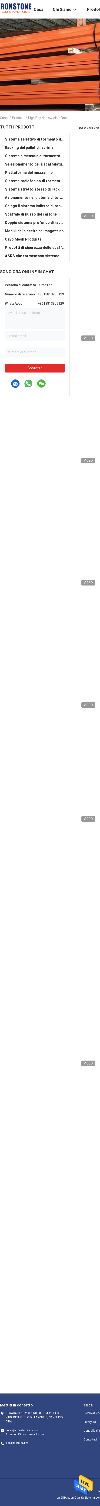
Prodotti (18, 118)
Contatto (35, 368)
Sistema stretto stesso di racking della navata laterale (35, 189)
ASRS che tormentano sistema (32, 256)
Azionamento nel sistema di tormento (35, 197)
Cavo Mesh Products (23, 239)
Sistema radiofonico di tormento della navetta (35, 181)
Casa (4, 118)
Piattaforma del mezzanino (29, 172)
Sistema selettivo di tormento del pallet (35, 139)
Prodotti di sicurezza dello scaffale (35, 247)
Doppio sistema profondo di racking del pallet (35, 222)
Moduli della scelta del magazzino (34, 231)
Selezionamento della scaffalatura (35, 164)
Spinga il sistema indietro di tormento (35, 206)
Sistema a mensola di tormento (32, 156)
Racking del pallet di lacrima (29, 147)
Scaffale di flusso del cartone (31, 214)
